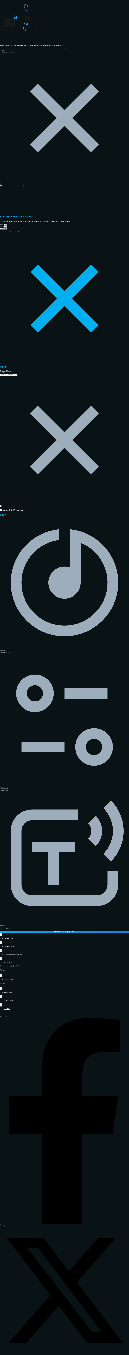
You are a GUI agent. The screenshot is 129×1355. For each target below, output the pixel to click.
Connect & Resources (12, 510)
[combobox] (10, 53)
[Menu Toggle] (1, 934)
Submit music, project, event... (65, 932)
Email (2, 224)
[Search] (0, 184)
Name (2, 226)
